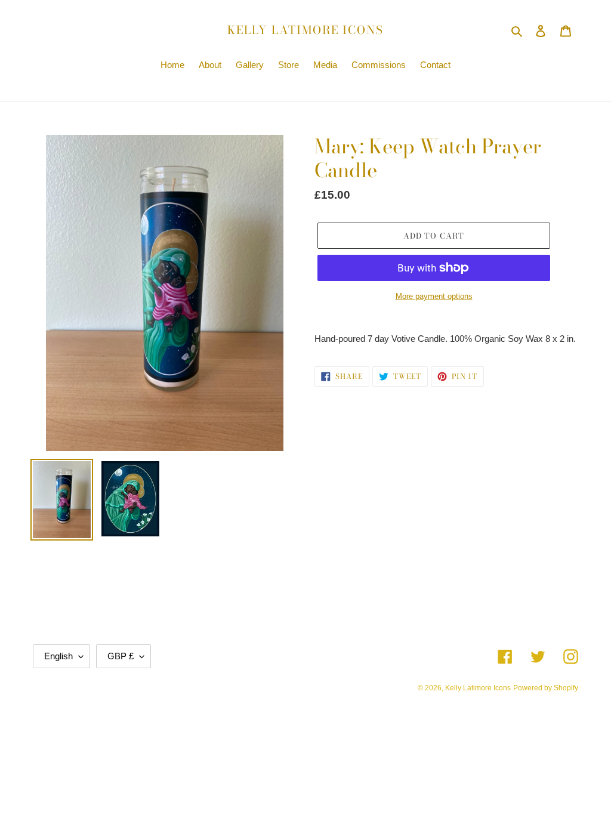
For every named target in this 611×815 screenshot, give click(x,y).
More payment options (434, 296)
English (58, 656)
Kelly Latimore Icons (305, 31)
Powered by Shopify (545, 688)
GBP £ (120, 656)
